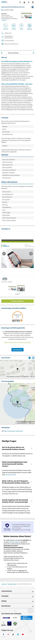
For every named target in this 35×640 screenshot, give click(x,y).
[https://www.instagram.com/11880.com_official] (8, 634)
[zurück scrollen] (1, 53)
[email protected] (10, 475)
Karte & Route (13, 53)
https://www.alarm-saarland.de (13, 431)
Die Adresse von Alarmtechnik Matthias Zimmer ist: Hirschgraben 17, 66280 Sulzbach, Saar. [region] (17, 455)
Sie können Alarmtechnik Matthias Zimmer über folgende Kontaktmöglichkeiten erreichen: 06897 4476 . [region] (16, 472)
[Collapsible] (31, 448)
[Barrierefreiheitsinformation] (28, 2)
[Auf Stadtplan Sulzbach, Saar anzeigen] (33, 357)
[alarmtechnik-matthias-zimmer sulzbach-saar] (12, 288)
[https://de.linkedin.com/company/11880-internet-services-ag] (18, 634)
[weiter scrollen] (33, 53)
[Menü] (33, 2)
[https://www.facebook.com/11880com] (3, 634)
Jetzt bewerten (17, 350)
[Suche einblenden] (20, 2)
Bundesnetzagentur (14, 542)
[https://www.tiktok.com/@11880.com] (13, 634)
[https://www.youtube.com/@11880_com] (23, 634)
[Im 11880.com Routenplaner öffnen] (29, 357)
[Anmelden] (24, 2)
